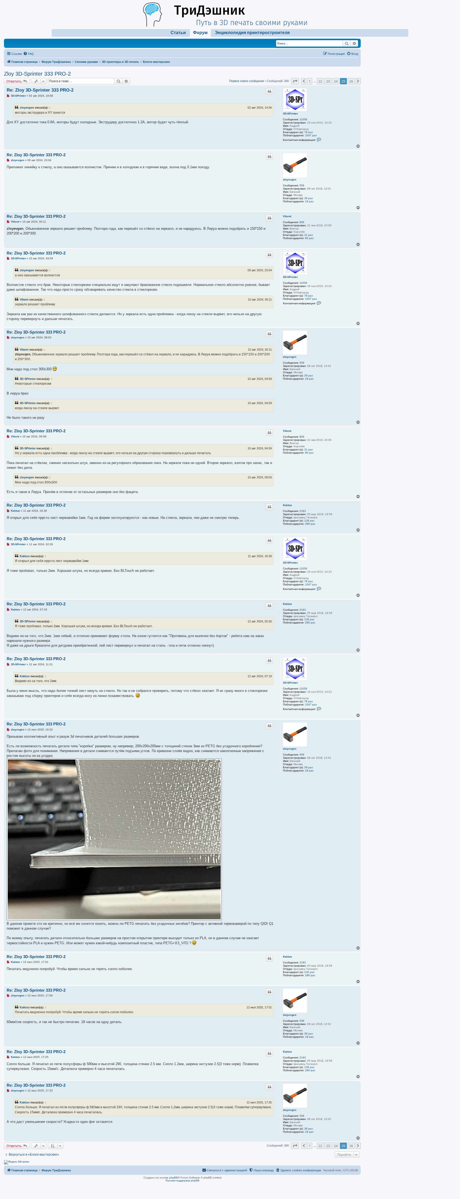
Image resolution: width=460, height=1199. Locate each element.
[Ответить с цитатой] (269, 91)
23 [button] (328, 81)
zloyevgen (27, 107)
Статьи (178, 32)
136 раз (309, 520)
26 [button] (351, 81)
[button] (295, 81)
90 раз (309, 238)
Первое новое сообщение (246, 81)
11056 (303, 119)
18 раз (309, 201)
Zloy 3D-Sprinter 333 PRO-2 (37, 74)
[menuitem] (28, 54)
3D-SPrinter (290, 113)
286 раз (310, 523)
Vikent (287, 216)
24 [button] (336, 81)
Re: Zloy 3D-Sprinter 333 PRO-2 (40, 90)
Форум (200, 32)
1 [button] (310, 81)
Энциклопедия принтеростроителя (252, 32)
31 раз (308, 234)
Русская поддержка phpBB (182, 1180)
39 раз (308, 198)
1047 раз (311, 135)
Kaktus (287, 505)
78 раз (308, 132)
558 (301, 185)
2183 (302, 511)
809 (301, 222)
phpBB (173, 1177)
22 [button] (320, 81)
